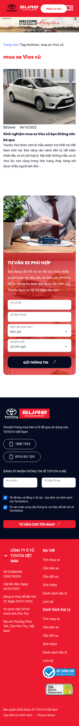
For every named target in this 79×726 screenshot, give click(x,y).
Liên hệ (48, 602)
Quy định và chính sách (58, 497)
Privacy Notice (46, 715)
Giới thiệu (50, 585)
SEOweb (9, 127)
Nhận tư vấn (53, 8)
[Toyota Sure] (26, 417)
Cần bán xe (51, 568)
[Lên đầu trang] (73, 717)
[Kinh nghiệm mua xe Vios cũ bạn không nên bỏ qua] (39, 96)
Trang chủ (10, 45)
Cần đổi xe (50, 577)
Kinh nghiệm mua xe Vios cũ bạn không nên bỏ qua (39, 136)
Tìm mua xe (51, 560)
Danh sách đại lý (55, 593)
